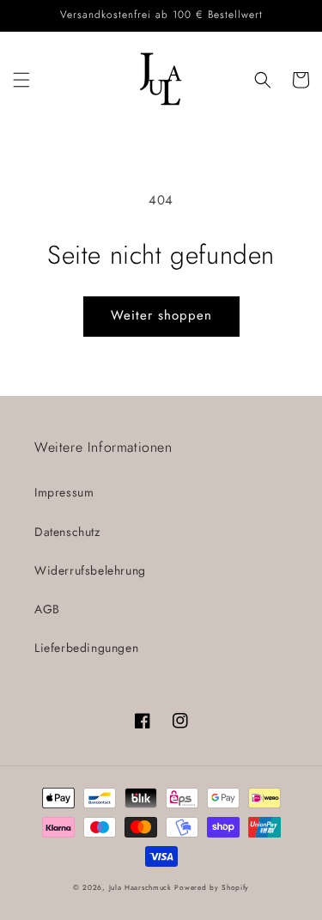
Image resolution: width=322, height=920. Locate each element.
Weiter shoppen (161, 315)
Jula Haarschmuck (140, 887)
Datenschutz (67, 531)
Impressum (64, 492)
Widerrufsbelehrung (90, 570)
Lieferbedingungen (86, 647)
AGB (47, 609)
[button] (21, 80)
